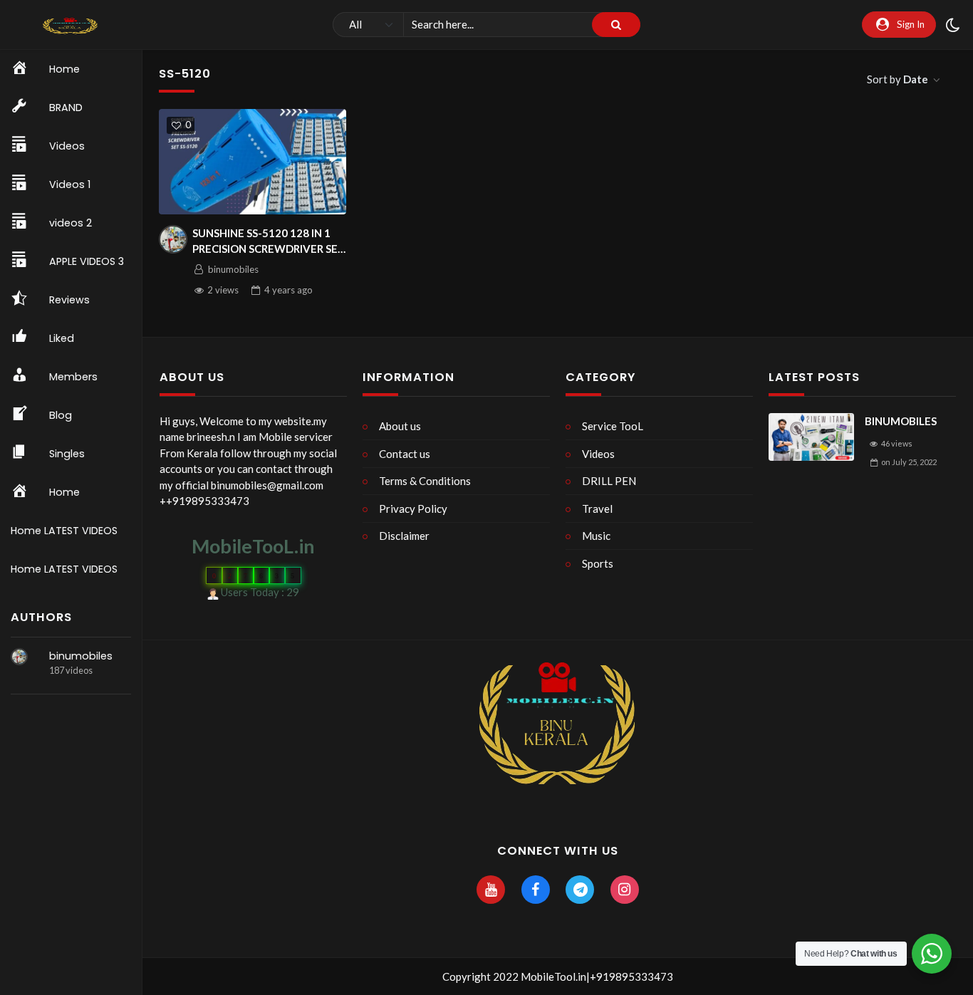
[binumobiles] (19, 656)
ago (288, 290)
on (909, 462)
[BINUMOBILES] (811, 437)
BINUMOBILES (901, 421)
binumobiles (81, 656)
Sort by (897, 79)
